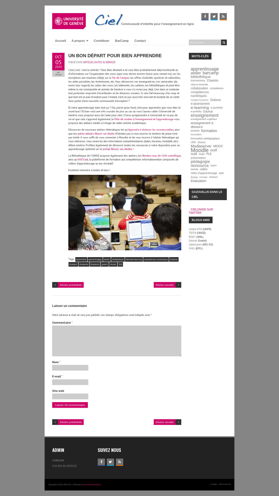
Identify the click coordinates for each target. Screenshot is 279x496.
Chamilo (212, 80)
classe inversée (199, 84)
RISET (192, 236)
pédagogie (200, 161)
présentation (198, 157)
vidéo (203, 169)
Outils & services (104, 62)
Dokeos (215, 99)
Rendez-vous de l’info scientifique (161, 155)
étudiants (95, 264)
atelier (107, 259)
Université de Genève (92, 484)
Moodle (200, 150)
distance (174, 259)
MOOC (218, 146)
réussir (113, 264)
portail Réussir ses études (117, 149)
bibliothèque (118, 259)
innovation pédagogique (205, 138)
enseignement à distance (202, 125)
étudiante (84, 264)
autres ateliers (96, 133)
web (221, 173)
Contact (140, 40)
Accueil (60, 40)
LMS (193, 142)
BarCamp (122, 40)
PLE (209, 153)
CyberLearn (195, 244)
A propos (78, 40)
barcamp (211, 73)
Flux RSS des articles (64, 466)
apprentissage (95, 259)
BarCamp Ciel (225, 484)
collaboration (199, 88)
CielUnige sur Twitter (201, 211)
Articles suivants (165, 285)
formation (209, 131)
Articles (88, 62)
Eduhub (208, 111)
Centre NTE (195, 229)
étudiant (73, 264)
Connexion (58, 460)
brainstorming (198, 80)
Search (224, 42)
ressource (200, 165)
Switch (213, 165)
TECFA (192, 233)
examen (195, 130)
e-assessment (200, 103)
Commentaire (62, 322)
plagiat (202, 154)
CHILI (192, 248)
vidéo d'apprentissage (204, 173)
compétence (216, 88)
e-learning (200, 107)
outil (213, 150)
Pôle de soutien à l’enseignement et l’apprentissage (143, 119)
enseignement (204, 115)
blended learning (134, 259)
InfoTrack (82, 159)
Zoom (194, 177)
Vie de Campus (120, 77)
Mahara (202, 142)
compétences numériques (156, 259)
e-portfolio (217, 107)
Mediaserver (201, 146)
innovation (196, 134)
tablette (194, 169)
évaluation (198, 181)
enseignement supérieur (204, 119)
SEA (120, 264)
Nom (56, 362)
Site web (58, 391)
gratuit (105, 264)
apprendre (81, 259)
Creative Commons (200, 100)
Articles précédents (71, 285)
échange (203, 177)
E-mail (57, 376)
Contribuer (101, 40)
